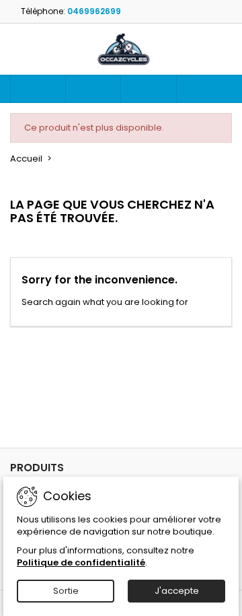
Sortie (66, 590)
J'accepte (177, 590)
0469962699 (94, 11)
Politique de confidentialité (81, 562)
